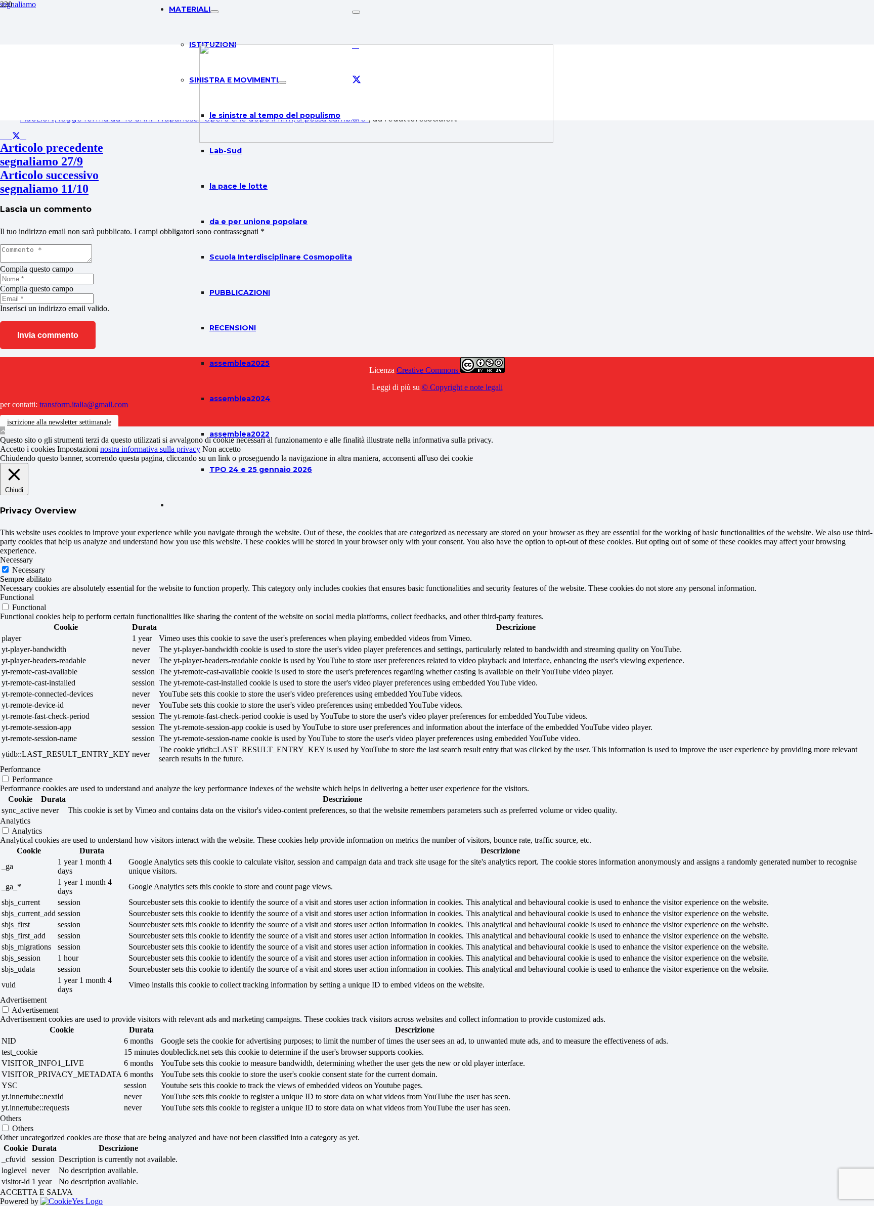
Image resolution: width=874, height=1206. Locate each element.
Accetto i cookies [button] (27, 449)
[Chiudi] (356, 12)
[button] (2, 430)
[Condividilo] (9, 136)
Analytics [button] (15, 820)
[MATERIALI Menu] (214, 11)
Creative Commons (428, 370)
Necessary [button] (16, 559)
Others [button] (10, 1118)
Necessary (28, 570)
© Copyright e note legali (462, 387)
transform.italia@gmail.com (83, 404)
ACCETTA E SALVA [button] (36, 1192)
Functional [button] (17, 597)
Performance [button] (20, 769)
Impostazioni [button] (77, 449)
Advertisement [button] (23, 1000)
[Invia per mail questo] (3, 136)
